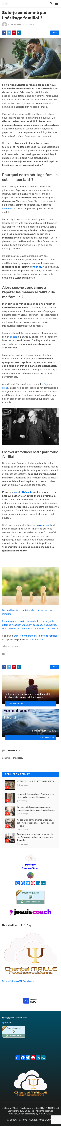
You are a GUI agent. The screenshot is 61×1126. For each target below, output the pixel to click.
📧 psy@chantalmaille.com (14, 1018)
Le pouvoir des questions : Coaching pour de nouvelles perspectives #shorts (35, 796)
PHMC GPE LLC (52, 1108)
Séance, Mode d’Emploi (41, 1120)
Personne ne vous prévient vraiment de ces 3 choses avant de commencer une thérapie (35, 837)
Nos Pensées (36, 639)
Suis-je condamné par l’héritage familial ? (36, 635)
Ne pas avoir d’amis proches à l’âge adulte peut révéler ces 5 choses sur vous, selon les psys (36, 823)
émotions (7, 208)
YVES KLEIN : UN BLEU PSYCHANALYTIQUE (35, 781)
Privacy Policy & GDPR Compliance (18, 981)
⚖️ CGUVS (12, 1120)
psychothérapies (23, 492)
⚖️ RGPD (23, 1120)
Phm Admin (16, 24)
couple (13, 336)
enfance (36, 266)
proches (44, 525)
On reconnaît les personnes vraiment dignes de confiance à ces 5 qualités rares (36, 808)
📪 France (6, 1022)
